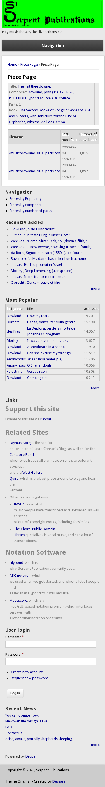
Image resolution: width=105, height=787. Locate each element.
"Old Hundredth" (41, 229)
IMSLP (19, 504)
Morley (16, 271)
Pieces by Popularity (25, 198)
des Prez (13, 331)
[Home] (52, 26)
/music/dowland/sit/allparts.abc (34, 171)
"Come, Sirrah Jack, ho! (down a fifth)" (57, 241)
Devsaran (59, 781)
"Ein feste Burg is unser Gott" (47, 235)
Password (14, 654)
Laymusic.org (20, 443)
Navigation (52, 45)
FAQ (8, 727)
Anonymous (16, 359)
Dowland (18, 229)
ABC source (61, 98)
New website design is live (26, 721)
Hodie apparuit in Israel (43, 264)
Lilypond (16, 562)
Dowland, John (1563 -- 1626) (51, 92)
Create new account (27, 672)
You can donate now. (22, 715)
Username (14, 637)
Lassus (16, 264)
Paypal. (46, 419)
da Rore (17, 253)
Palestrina (14, 371)
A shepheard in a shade (46, 347)
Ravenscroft (20, 259)
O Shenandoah (39, 365)
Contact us (13, 733)
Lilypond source (38, 98)
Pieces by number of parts (31, 211)
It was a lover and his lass (47, 340)
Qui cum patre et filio (43, 282)
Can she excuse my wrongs (49, 353)
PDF (12, 98)
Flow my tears (38, 316)
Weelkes (17, 241)
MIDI (20, 98)
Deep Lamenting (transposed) (49, 271)
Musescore (18, 600)
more (95, 288)
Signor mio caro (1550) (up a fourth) (55, 253)
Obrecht (17, 282)
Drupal (30, 756)
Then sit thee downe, (34, 86)
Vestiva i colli (37, 371)
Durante (13, 322)
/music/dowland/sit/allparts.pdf (34, 153)
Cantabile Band (22, 454)
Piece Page (29, 64)
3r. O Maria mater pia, (44, 359)
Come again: (37, 378)
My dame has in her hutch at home (59, 259)
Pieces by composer (26, 205)
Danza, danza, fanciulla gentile (51, 322)
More (95, 388)
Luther (16, 235)
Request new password (29, 678)
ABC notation (20, 575)
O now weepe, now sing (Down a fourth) (59, 247)
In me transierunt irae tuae (45, 276)
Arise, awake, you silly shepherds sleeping (38, 739)
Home (12, 64)
